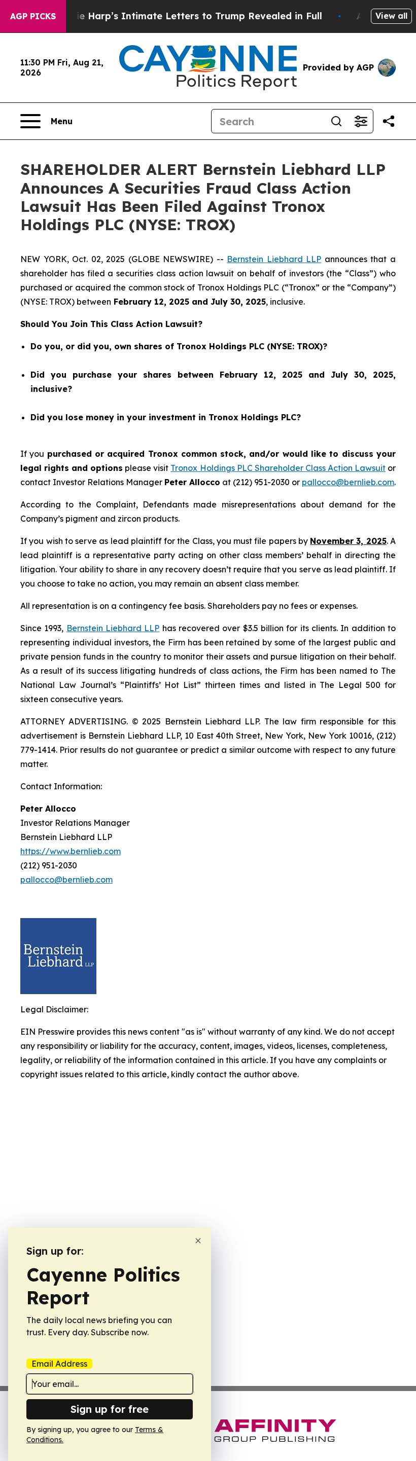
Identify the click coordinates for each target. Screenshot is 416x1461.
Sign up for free (110, 1409)
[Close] (198, 1241)
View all (391, 16)
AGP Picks (33, 16)
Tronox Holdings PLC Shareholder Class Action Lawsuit (277, 468)
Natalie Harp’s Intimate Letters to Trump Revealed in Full (186, 16)
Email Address (59, 1364)
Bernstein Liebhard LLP (274, 259)
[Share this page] (389, 121)
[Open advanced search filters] (361, 121)
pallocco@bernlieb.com (348, 482)
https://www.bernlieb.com (70, 851)
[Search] (336, 121)
